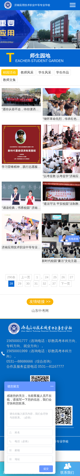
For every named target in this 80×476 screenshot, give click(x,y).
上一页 (25, 277)
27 (71, 277)
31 (36, 283)
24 (46, 277)
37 (54, 283)
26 (63, 277)
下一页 (65, 283)
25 (55, 277)
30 (28, 283)
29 (19, 283)
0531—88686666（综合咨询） (29, 361)
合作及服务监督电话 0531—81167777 (35, 366)
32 (44, 283)
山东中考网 (40, 310)
